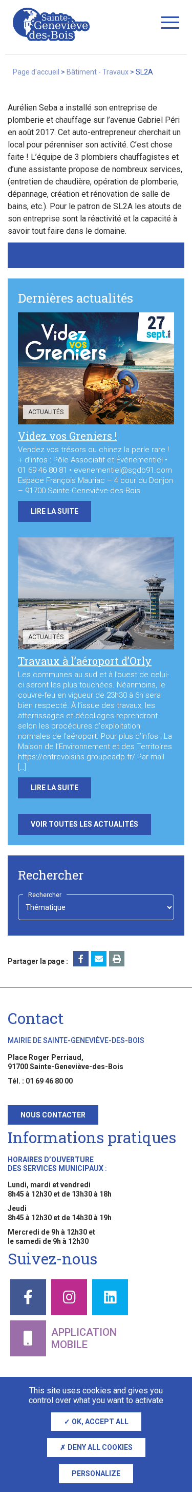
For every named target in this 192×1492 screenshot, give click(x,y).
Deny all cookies (99, 1447)
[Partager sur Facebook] (81, 958)
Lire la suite (54, 511)
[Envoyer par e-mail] (98, 958)
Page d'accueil (36, 72)
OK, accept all (99, 1422)
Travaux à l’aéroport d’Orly (85, 660)
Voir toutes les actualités (84, 824)
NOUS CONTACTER (53, 1115)
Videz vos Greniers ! (67, 435)
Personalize (96, 1473)
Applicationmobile (84, 1338)
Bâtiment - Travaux (98, 72)
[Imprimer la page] (116, 958)
